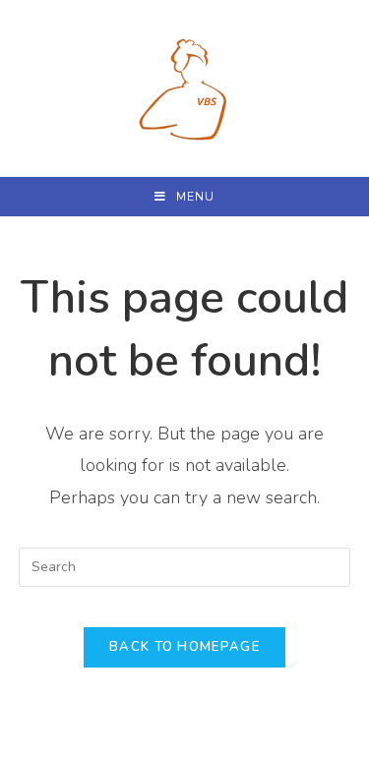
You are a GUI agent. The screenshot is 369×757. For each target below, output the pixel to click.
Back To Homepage (184, 647)
